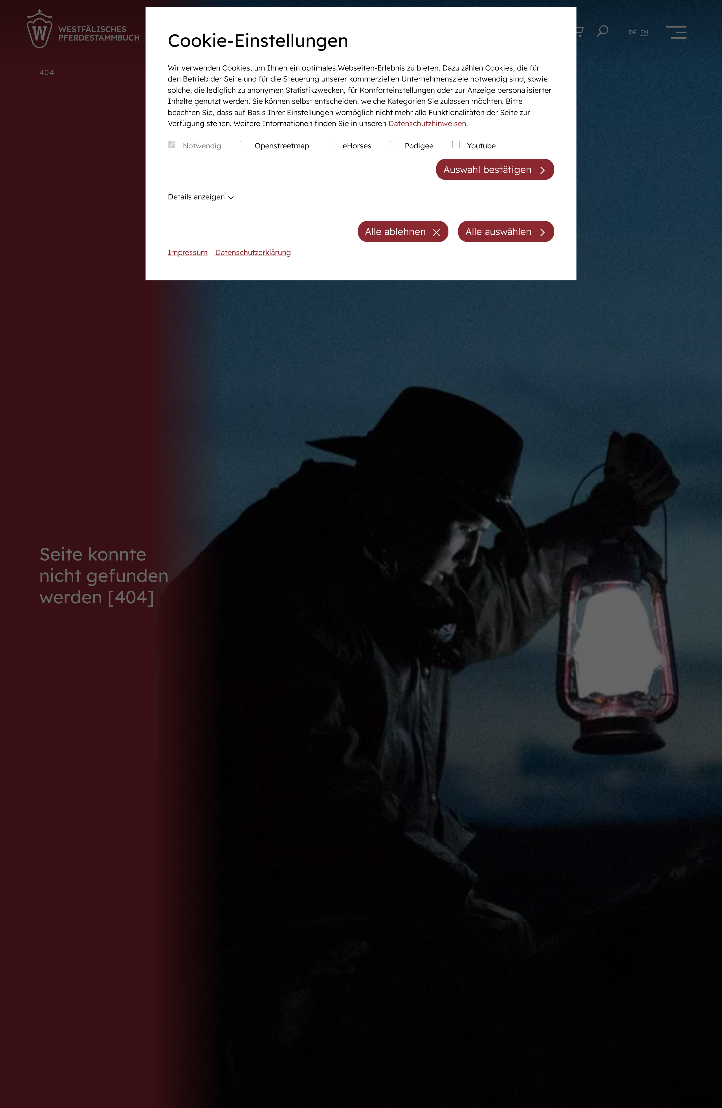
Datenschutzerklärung (253, 252)
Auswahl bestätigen (487, 169)
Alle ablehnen (395, 231)
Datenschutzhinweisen (427, 123)
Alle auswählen (498, 231)
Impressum (188, 252)
